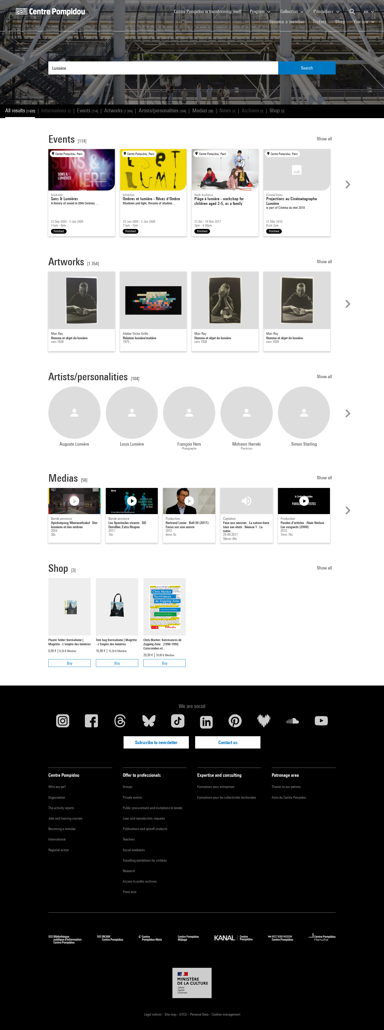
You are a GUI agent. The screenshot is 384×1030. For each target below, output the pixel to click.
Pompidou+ (324, 11)
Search (307, 68)
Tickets (320, 21)
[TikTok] (177, 722)
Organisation (56, 797)
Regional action (58, 850)
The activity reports (61, 808)
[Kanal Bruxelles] (237, 942)
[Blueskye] (149, 722)
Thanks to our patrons (286, 787)
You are (361, 21)
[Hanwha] (322, 942)
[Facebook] (91, 722)
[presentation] (347, 184)
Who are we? (57, 787)
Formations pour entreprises (215, 787)
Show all (325, 138)
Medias (202, 110)
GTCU (183, 1014)
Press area (129, 892)
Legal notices (153, 1014)
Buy (69, 663)
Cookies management (226, 1014)
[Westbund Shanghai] (284, 942)
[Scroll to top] (372, 1018)
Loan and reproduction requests (144, 818)
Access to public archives (139, 881)
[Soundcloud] (292, 722)
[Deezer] (263, 722)
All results (20, 110)
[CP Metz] (154, 942)
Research (129, 871)
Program (258, 11)
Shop (342, 21)
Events (87, 110)
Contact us (227, 742)
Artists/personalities (162, 110)
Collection (289, 11)
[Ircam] (114, 942)
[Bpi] (68, 942)
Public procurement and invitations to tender (153, 808)
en (366, 11)
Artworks (118, 110)
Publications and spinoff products (145, 829)
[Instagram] (62, 722)
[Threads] (120, 722)
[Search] (352, 12)
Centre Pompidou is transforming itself (210, 11)
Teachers (129, 839)
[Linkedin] (206, 722)
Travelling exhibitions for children (145, 860)
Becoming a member (62, 829)
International (57, 839)
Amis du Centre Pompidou (289, 797)
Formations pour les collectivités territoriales (226, 797)
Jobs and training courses (65, 818)
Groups (127, 787)
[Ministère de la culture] (192, 983)
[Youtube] (321, 722)
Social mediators (134, 850)
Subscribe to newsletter (156, 742)
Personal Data (199, 1014)
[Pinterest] (235, 722)
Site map (171, 1014)
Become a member (289, 21)
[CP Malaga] (192, 942)
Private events (132, 797)
